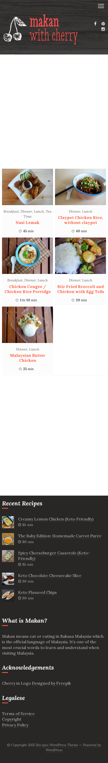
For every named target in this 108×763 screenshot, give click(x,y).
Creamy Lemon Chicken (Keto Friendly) (55, 518)
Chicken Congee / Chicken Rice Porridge (28, 289)
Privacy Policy (15, 724)
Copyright (11, 719)
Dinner (26, 211)
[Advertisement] (54, 115)
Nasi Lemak (27, 222)
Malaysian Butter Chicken (27, 358)
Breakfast (11, 211)
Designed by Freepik (51, 683)
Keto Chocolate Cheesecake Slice (49, 575)
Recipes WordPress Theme (57, 745)
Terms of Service (18, 713)
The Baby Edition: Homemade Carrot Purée (59, 535)
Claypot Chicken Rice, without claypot (80, 220)
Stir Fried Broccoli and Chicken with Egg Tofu (80, 289)
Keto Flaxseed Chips (37, 592)
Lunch (39, 211)
